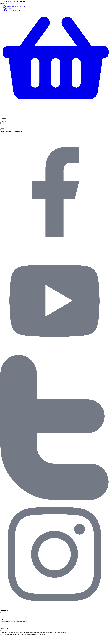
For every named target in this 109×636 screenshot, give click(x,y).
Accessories (23, 6)
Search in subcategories (6, 124)
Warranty (12, 626)
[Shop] (56, 104)
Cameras (4, 5)
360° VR (4, 6)
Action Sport (18, 6)
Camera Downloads (6, 10)
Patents (15, 626)
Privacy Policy (3, 626)
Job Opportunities (18, 621)
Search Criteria (3, 121)
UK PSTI (26, 621)
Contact (19, 10)
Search (4, 115)
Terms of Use (8, 626)
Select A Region (20, 626)
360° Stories (5, 8)
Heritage (8, 621)
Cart (7, 105)
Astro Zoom (8, 6)
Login (6, 109)
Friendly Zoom (13, 6)
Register (6, 108)
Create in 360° (5, 7)
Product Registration (13, 10)
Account (4, 105)
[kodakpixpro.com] (4, 3)
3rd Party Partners (10, 8)
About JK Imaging (3, 621)
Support (4, 9)
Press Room (13, 621)
